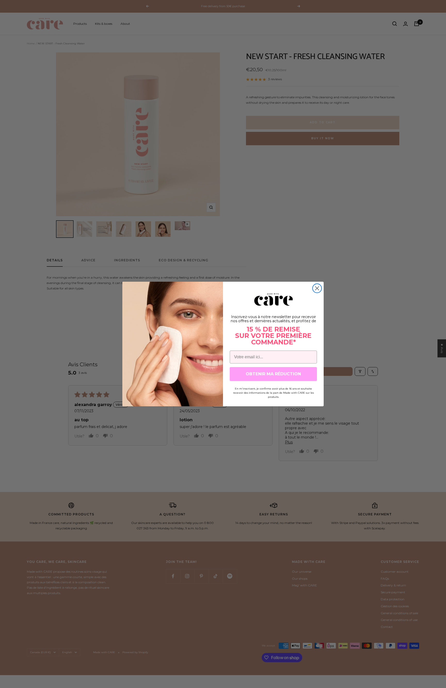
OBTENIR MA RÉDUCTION (273, 373)
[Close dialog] (317, 288)
